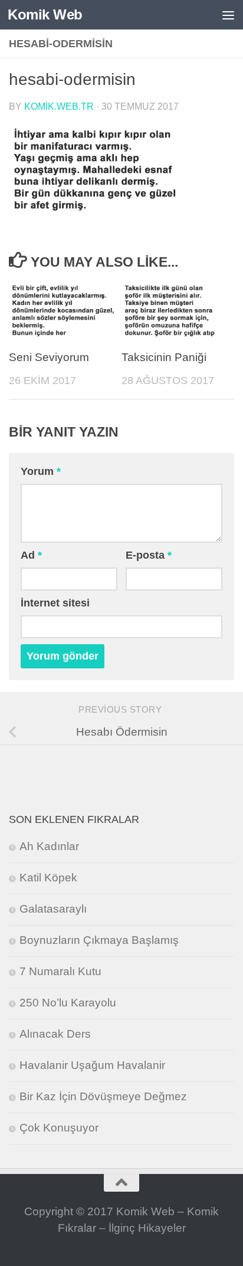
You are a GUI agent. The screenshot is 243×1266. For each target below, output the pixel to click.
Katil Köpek (48, 877)
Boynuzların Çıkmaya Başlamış (99, 940)
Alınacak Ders (55, 1034)
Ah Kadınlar (49, 846)
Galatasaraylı (53, 909)
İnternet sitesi (55, 603)
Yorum (41, 471)
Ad (31, 555)
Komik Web (45, 14)
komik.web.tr (59, 106)
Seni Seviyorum (49, 357)
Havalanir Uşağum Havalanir (92, 1065)
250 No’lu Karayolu (67, 1002)
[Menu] (228, 14)
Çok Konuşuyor (58, 1127)
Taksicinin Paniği (163, 357)
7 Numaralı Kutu (60, 971)
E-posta (149, 555)
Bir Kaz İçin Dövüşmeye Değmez (103, 1096)
